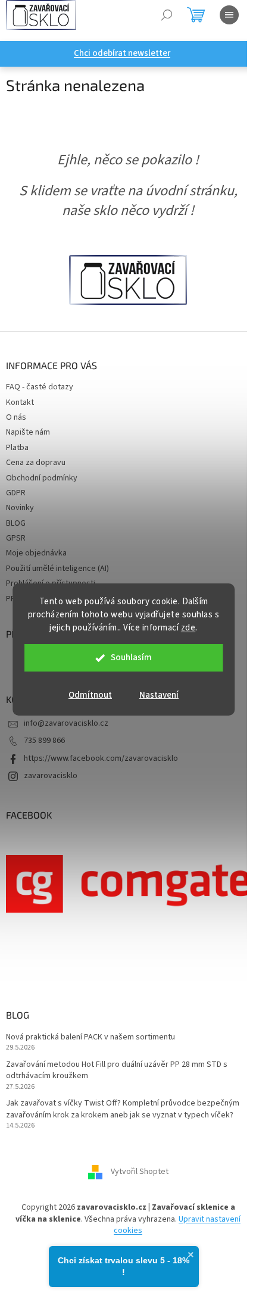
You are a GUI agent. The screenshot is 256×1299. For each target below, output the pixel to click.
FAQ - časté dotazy (39, 387)
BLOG (16, 523)
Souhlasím (131, 657)
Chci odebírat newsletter (122, 53)
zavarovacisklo (50, 776)
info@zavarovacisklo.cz (66, 723)
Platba (17, 448)
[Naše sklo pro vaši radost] (128, 279)
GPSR (16, 538)
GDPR (16, 493)
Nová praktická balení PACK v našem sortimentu (90, 1037)
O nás (16, 417)
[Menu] (229, 15)
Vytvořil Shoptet (139, 1172)
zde (188, 628)
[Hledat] (167, 15)
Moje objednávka (36, 553)
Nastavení (159, 695)
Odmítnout (90, 695)
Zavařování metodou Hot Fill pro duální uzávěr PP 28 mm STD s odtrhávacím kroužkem (116, 1070)
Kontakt (20, 402)
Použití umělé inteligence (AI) (57, 568)
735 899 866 (44, 741)
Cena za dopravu (35, 463)
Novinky (20, 508)
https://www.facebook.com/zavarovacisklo (101, 758)
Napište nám (28, 432)
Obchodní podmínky (41, 478)
